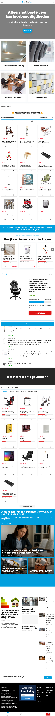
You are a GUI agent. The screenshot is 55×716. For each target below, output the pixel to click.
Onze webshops (39, 697)
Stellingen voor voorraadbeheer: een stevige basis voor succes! (50, 618)
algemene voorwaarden (49, 693)
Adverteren (40, 702)
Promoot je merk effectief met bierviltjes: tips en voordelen (50, 661)
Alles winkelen (40, 692)
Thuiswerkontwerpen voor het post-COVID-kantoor (49, 646)
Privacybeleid (49, 690)
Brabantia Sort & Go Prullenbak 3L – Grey (19, 363)
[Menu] (1, 2)
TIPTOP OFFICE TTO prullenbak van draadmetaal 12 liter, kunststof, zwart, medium (45, 215)
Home (38, 690)
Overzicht (39, 700)
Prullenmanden (11, 361)
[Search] (52, 2)
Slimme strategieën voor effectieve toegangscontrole (29, 609)
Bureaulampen (11, 338)
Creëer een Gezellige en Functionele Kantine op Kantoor (49, 633)
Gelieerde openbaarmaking (50, 696)
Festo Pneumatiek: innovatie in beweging (30, 627)
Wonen (3, 633)
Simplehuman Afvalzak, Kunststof (8, 257)
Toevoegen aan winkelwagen (40, 314)
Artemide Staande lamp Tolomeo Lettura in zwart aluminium (7, 191)
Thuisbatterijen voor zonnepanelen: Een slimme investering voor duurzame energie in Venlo (10, 614)
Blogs (38, 694)
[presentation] (2, 249)
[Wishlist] (20, 714)
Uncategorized (11, 326)
